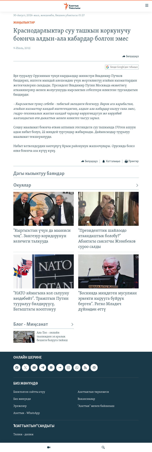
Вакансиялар (86, 399)
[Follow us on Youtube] (34, 367)
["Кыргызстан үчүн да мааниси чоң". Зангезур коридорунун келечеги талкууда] (43, 209)
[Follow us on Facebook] (16, 367)
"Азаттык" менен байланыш (96, 406)
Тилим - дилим (23, 434)
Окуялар (22, 185)
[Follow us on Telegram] (42, 367)
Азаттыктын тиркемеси (93, 392)
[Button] (130, 56)
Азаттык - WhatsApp (26, 413)
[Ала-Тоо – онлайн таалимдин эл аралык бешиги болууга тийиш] (23, 337)
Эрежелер (20, 406)
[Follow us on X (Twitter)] (25, 367)
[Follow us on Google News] (51, 367)
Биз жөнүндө (22, 399)
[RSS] (85, 367)
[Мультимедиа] (48, 447)
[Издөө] (103, 447)
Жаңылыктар (24, 23)
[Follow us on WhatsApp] (76, 367)
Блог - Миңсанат (30, 324)
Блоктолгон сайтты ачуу (29, 392)
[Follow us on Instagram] (68, 367)
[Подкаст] (94, 367)
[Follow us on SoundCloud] (59, 367)
